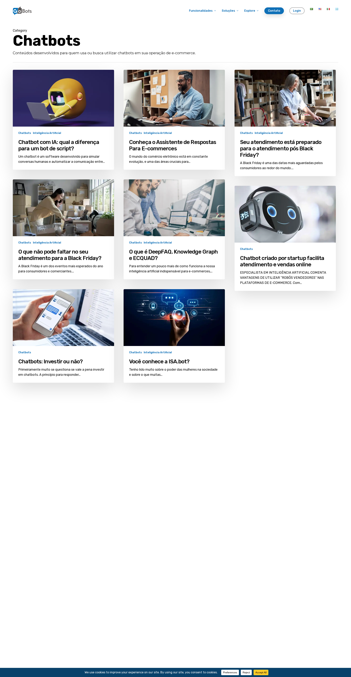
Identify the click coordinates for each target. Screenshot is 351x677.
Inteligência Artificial (47, 133)
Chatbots (24, 133)
